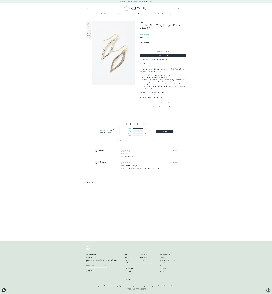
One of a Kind (128, 274)
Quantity (144, 43)
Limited (140, 14)
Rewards (162, 266)
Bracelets (104, 14)
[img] (125, 151)
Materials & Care (163, 102)
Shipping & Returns (163, 106)
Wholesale (163, 268)
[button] (144, 35)
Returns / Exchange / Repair (167, 260)
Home (141, 22)
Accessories (150, 14)
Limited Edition (129, 268)
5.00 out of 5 (110, 130)
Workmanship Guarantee (146, 263)
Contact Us (163, 271)
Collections (131, 14)
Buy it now (163, 55)
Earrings (112, 14)
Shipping (162, 257)
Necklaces (121, 14)
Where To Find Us (144, 257)
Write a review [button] (165, 131)
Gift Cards (160, 14)
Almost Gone (128, 271)
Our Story (168, 14)
